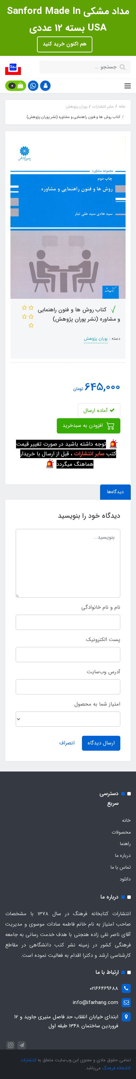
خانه (126, 820)
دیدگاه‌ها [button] (115, 492)
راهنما (125, 844)
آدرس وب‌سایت (103, 672)
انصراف (67, 743)
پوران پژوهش (96, 338)
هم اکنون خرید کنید (64, 44)
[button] (45, 86)
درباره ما (123, 855)
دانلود (125, 879)
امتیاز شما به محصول (97, 704)
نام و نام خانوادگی (100, 607)
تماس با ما (121, 867)
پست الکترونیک (103, 639)
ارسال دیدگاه (101, 743)
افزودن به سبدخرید (83, 425)
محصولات (121, 832)
